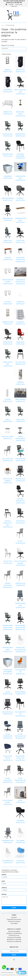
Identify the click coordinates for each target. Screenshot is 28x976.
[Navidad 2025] (20, 471)
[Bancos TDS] (8, 104)
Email (3, 881)
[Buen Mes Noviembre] (20, 146)
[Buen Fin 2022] (8, 126)
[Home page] (20, 334)
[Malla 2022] (20, 412)
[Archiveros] (20, 62)
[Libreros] (20, 374)
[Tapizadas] (20, 813)
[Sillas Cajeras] (20, 684)
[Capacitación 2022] (20, 166)
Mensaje (4, 894)
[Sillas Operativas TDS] (20, 770)
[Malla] (8, 412)
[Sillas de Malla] (8, 704)
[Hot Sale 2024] (20, 354)
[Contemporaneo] (8, 190)
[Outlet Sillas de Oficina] (20, 553)
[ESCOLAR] (8, 251)
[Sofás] (20, 792)
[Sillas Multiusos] (8, 770)
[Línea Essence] (20, 393)
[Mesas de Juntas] (8, 430)
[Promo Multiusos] (8, 575)
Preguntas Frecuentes (14, 919)
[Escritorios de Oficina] (8, 270)
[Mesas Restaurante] (20, 430)
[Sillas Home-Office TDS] (20, 748)
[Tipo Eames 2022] (8, 853)
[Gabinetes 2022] (8, 312)
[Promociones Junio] (8, 640)
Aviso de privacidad (14, 931)
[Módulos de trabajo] (8, 471)
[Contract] (20, 190)
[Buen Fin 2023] (20, 126)
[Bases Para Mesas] (20, 102)
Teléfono (4, 887)
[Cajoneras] (8, 168)
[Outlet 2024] (8, 553)
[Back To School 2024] (20, 82)
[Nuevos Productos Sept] (8, 513)
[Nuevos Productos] (20, 491)
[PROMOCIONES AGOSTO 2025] (8, 618)
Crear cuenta (18, 4)
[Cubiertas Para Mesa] (20, 209)
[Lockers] (8, 393)
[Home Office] (8, 334)
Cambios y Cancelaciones (14, 933)
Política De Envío (14, 935)
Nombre (4, 874)
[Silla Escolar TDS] (20, 662)
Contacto (14, 917)
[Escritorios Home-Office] (20, 272)
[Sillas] (8, 684)
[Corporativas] (8, 211)
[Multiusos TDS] (8, 451)
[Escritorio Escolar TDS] (20, 251)
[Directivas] (8, 233)
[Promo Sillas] (20, 575)
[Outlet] (20, 533)
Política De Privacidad (14, 937)
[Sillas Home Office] (8, 748)
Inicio (2, 25)
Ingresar (11, 4)
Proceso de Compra (14, 921)
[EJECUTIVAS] (20, 233)
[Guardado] (20, 314)
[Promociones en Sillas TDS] (20, 618)
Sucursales (14, 923)
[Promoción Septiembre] (8, 662)
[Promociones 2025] (20, 596)
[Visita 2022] (20, 853)
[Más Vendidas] (20, 451)
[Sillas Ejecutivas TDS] (20, 726)
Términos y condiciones (14, 941)
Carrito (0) (14, 6)
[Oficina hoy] (20, 513)
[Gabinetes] (20, 294)
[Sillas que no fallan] (8, 792)
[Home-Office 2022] (8, 354)
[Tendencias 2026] (8, 833)
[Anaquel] (8, 60)
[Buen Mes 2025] (8, 146)
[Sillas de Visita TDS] (20, 704)
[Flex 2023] (8, 292)
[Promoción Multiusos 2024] (20, 640)
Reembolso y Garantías (14, 939)
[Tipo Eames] (20, 833)
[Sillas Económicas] (8, 726)
